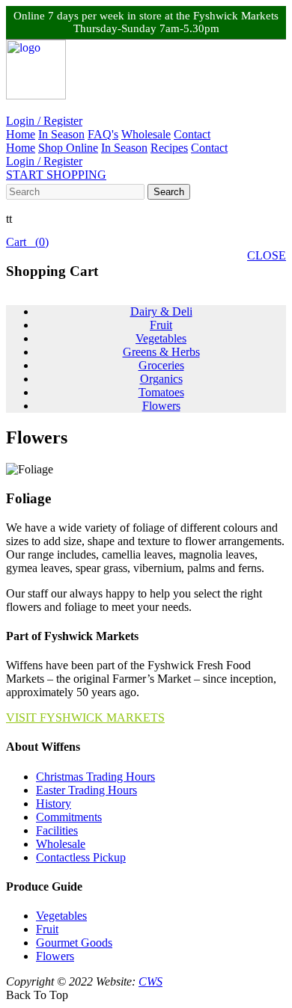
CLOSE (266, 255)
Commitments (69, 817)
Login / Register (44, 120)
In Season (61, 134)
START (56, 174)
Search (168, 191)
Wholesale (146, 134)
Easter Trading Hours (86, 790)
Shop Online (68, 147)
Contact (192, 134)
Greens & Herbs (161, 351)
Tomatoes (161, 392)
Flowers (161, 405)
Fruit (161, 325)
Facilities (57, 830)
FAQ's (103, 134)
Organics (161, 378)
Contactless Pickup (81, 857)
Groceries (161, 365)
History (53, 803)
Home (20, 134)
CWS (150, 981)
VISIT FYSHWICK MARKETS (85, 717)
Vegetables (161, 338)
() (27, 242)
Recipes (169, 147)
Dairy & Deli (161, 311)
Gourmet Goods (74, 942)
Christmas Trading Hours (95, 776)
